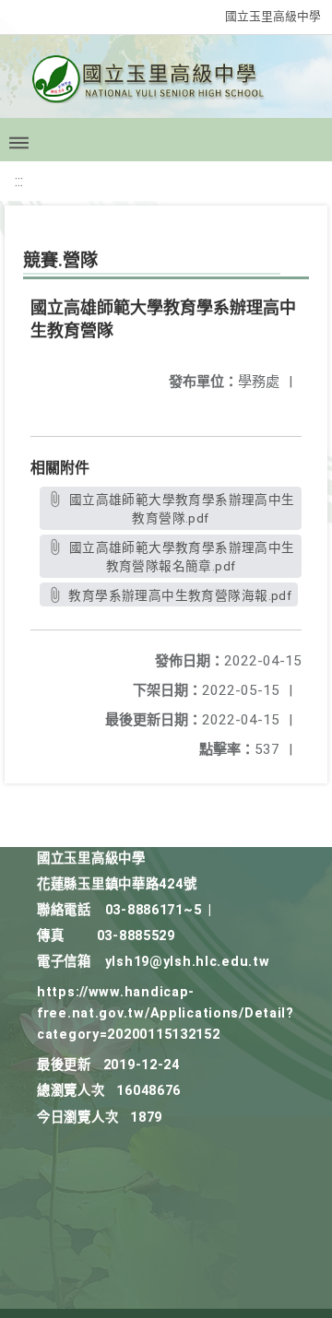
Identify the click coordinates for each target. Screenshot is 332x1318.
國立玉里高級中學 (273, 16)
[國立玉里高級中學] (166, 84)
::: (19, 181)
